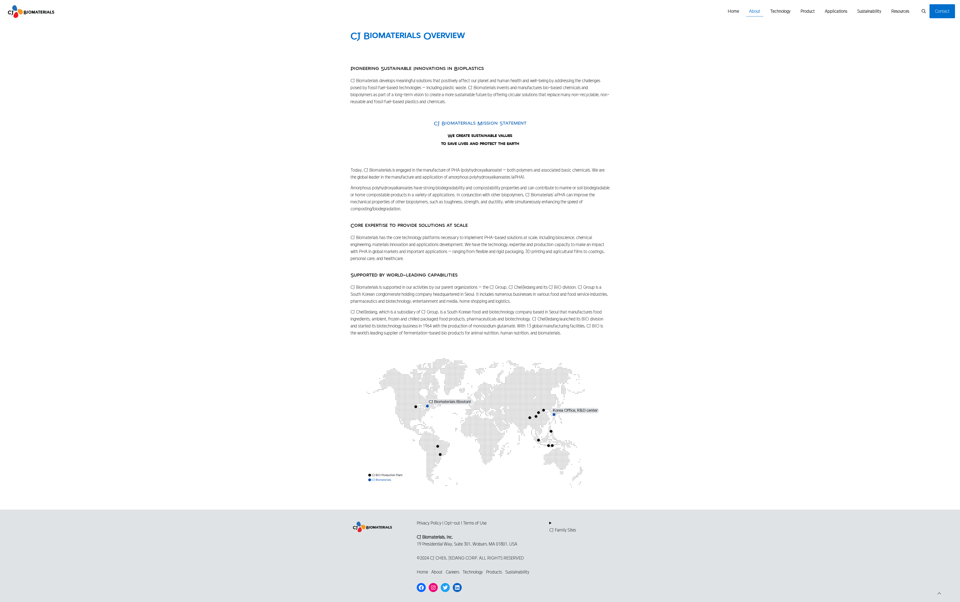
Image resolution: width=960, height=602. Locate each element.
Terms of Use (474, 523)
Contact (942, 11)
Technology (472, 572)
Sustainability (517, 572)
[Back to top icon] (939, 593)
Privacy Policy (429, 523)
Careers (452, 572)
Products (494, 572)
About (436, 572)
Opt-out (452, 523)
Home (422, 572)
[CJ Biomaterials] (31, 11)
